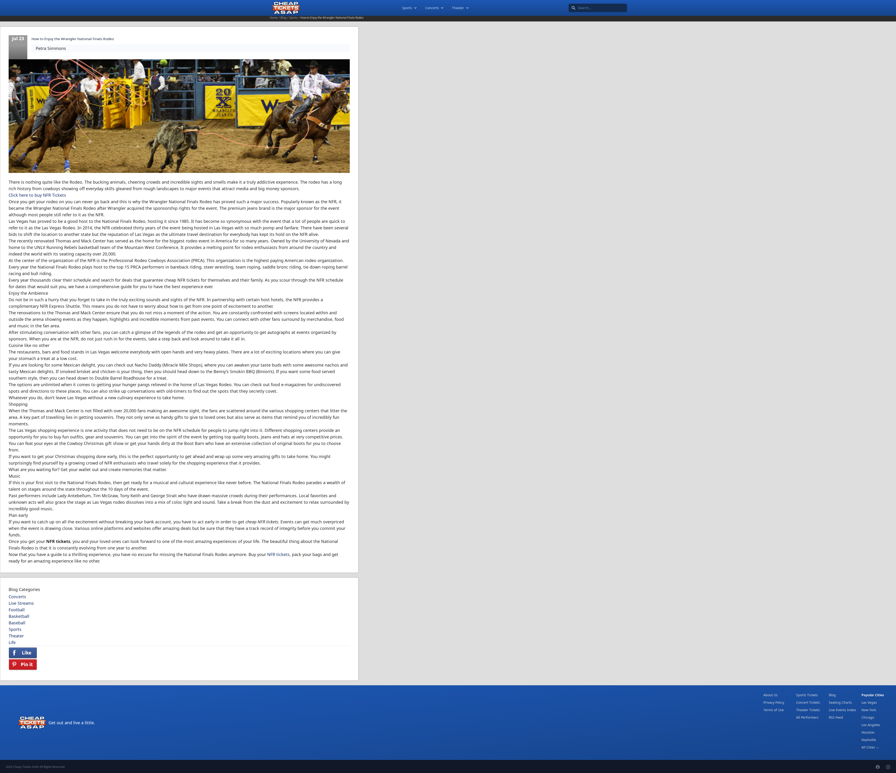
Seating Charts (840, 702)
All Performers (807, 717)
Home (274, 18)
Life (12, 642)
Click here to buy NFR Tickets (37, 195)
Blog (283, 18)
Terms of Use (773, 710)
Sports (407, 8)
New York (868, 710)
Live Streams (21, 603)
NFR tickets (278, 554)
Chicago (867, 717)
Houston (868, 732)
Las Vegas (869, 702)
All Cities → (870, 747)
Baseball (17, 623)
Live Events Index (842, 710)
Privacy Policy (773, 702)
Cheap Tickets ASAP (25, 767)
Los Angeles (870, 725)
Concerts (432, 8)
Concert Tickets (808, 702)
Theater (458, 8)
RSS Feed (836, 717)
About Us (770, 695)
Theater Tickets (808, 710)
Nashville (868, 740)
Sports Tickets (807, 695)
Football (17, 609)
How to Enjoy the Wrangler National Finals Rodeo (73, 38)
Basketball (19, 616)
